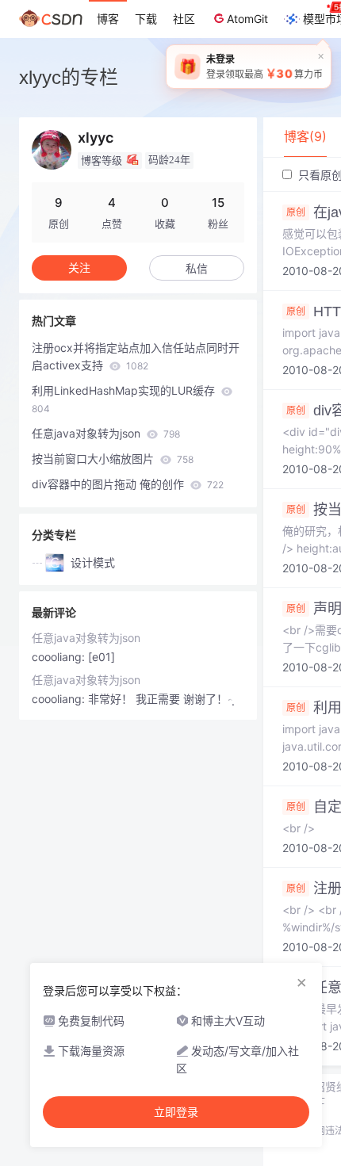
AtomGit (247, 18)
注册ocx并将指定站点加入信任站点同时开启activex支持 (135, 356)
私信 (197, 268)
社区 (184, 18)
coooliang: (60, 656)
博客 (108, 18)
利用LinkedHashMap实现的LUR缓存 (125, 399)
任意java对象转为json (106, 433)
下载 (146, 18)
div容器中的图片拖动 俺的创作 (128, 484)
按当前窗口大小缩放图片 (112, 458)
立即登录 (176, 1112)
